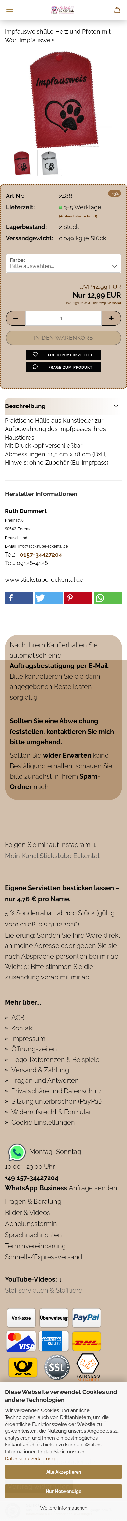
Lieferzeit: (20, 207)
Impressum (28, 1039)
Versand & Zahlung (40, 1070)
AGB (17, 1018)
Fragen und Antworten (45, 1080)
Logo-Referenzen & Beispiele (55, 1059)
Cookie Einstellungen (43, 1122)
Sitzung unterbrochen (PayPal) (56, 1101)
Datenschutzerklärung (30, 1458)
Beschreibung (25, 405)
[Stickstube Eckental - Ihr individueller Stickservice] (63, 10)
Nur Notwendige (63, 1491)
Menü (10, 10)
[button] (15, 318)
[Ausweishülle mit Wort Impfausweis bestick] (63, 98)
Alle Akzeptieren (63, 1472)
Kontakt (22, 1028)
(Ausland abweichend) (78, 216)
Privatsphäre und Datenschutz (56, 1091)
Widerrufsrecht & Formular (51, 1112)
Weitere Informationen (63, 1508)
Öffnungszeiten (34, 1049)
